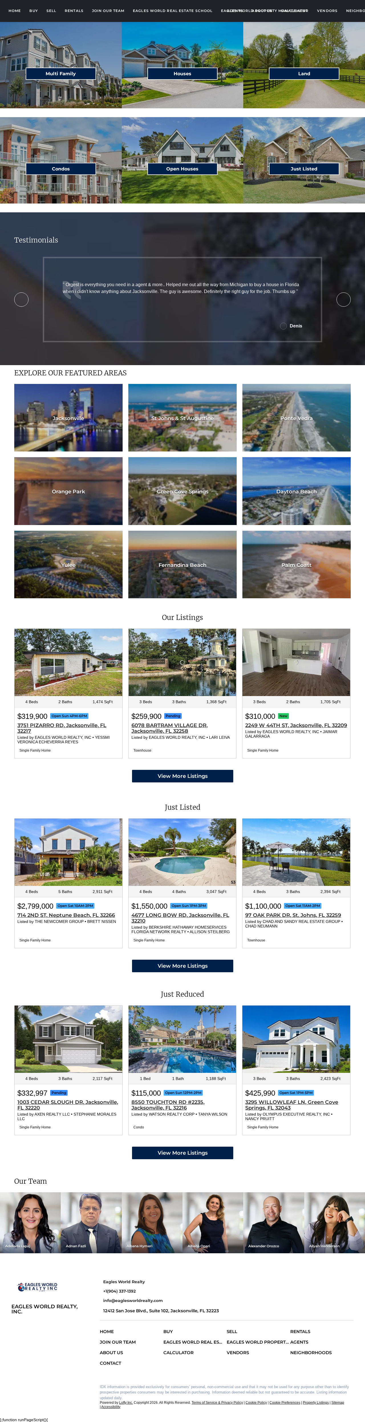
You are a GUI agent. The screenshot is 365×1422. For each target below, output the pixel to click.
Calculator (295, 11)
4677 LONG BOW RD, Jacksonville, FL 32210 (180, 918)
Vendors (327, 11)
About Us (262, 11)
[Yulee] (68, 565)
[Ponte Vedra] (296, 418)
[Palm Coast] (296, 565)
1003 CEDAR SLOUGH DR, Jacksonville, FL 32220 (67, 1105)
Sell (51, 11)
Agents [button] (235, 11)
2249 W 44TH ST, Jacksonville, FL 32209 (296, 725)
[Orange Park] (68, 491)
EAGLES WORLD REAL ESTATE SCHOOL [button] (172, 11)
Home (15, 11)
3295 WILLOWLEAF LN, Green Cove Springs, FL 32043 (291, 1105)
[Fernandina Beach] (182, 565)
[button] (108, 1332)
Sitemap (337, 1403)
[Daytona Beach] (296, 491)
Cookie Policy (256, 1403)
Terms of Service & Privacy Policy (217, 1403)
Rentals (74, 11)
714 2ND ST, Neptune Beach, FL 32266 (66, 915)
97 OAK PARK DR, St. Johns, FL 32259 (293, 915)
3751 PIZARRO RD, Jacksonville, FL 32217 (61, 728)
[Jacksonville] (68, 418)
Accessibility (110, 1407)
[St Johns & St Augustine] (182, 418)
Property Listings (316, 1403)
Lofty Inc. (126, 1403)
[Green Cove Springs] (182, 491)
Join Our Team (108, 11)
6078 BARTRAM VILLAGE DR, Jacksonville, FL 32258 (169, 728)
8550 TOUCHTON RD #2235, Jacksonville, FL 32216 (167, 1105)
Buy (33, 11)
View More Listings (183, 776)
